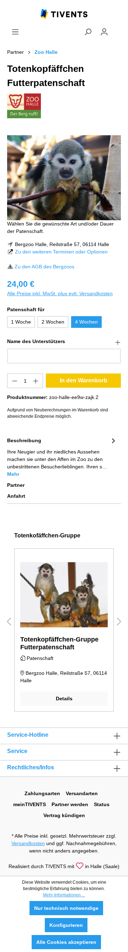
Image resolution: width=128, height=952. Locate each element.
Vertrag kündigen (64, 815)
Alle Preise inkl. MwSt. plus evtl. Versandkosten (60, 293)
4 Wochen (86, 322)
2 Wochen (53, 322)
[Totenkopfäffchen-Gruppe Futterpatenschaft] (64, 594)
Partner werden (70, 804)
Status (102, 804)
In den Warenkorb (83, 380)
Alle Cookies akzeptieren (66, 942)
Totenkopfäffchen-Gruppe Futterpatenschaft (59, 643)
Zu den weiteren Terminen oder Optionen (61, 252)
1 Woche (21, 322)
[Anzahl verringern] (14, 381)
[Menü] (15, 32)
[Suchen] (88, 32)
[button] (64, 342)
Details (64, 698)
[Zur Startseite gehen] (64, 13)
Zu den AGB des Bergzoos (44, 266)
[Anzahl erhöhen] (35, 381)
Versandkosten (28, 843)
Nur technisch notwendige (66, 908)
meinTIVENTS (29, 804)
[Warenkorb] (116, 29)
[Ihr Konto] (104, 32)
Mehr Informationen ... (64, 895)
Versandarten (82, 793)
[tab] (62, 457)
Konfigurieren (66, 925)
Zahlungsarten (42, 793)
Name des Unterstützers (36, 341)
